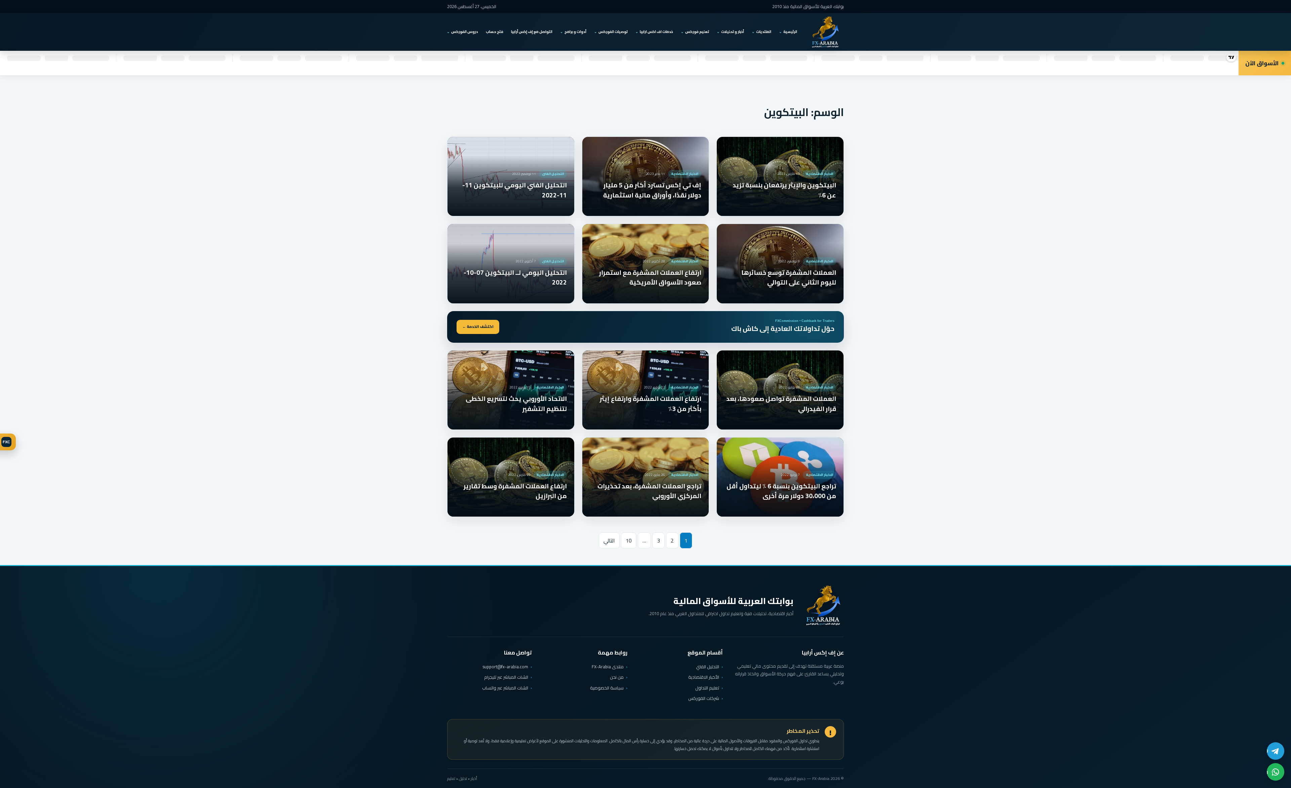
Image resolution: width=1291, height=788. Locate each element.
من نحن (617, 677)
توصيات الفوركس (613, 31)
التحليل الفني (707, 667)
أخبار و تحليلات (732, 31)
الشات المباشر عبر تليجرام (506, 677)
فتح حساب (494, 31)
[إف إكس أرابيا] (825, 32)
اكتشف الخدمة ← (478, 326)
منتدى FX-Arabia (608, 667)
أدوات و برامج (575, 31)
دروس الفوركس (464, 31)
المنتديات (763, 31)
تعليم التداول (707, 688)
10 (629, 540)
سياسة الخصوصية (607, 688)
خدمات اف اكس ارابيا (656, 31)
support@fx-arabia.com (505, 667)
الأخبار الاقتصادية (703, 677)
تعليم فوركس (697, 31)
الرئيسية (790, 31)
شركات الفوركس (703, 698)
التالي (609, 540)
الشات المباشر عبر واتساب (505, 688)
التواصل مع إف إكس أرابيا (531, 31)
